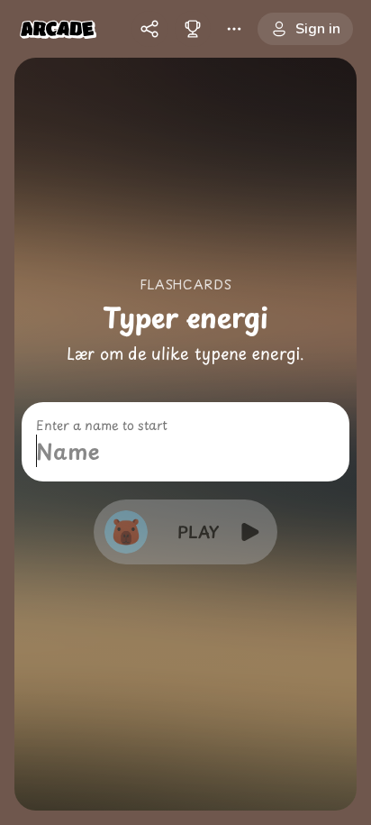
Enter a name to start (101, 426)
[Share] (149, 29)
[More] (234, 29)
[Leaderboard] (193, 29)
